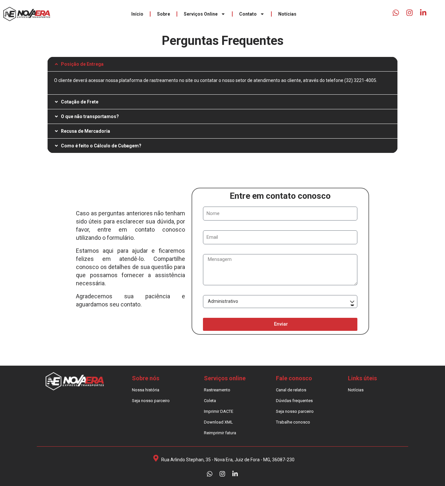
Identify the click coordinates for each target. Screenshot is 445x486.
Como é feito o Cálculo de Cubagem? (101, 145)
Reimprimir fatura (220, 432)
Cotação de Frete (79, 101)
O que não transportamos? (90, 116)
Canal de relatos (291, 389)
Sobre (163, 14)
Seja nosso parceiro (151, 400)
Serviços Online (201, 14)
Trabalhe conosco (293, 422)
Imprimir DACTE (218, 411)
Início (137, 14)
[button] (223, 64)
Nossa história (145, 389)
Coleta (210, 400)
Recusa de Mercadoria (85, 131)
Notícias (287, 14)
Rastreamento (217, 389)
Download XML (218, 422)
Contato (248, 14)
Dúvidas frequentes (294, 400)
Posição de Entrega (82, 64)
